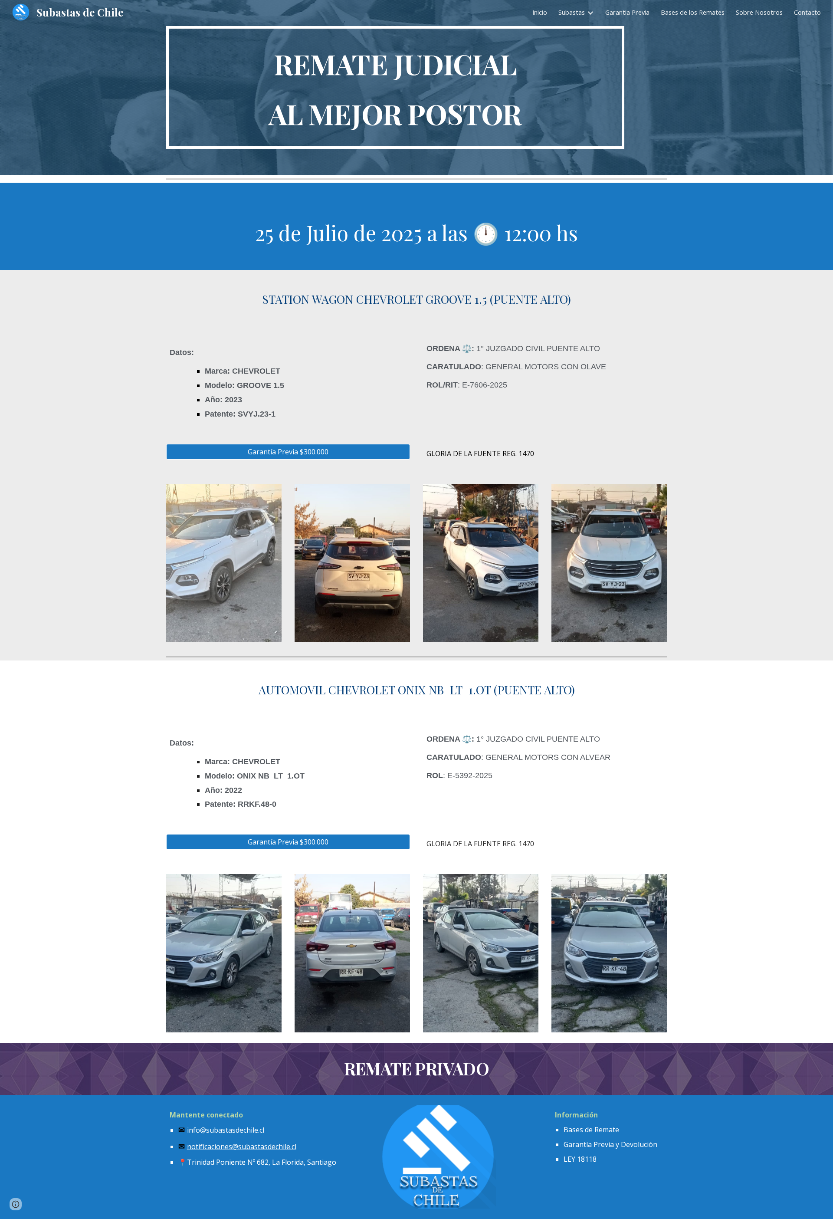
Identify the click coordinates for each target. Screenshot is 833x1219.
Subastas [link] (571, 12)
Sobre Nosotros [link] (759, 12)
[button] (16, 1204)
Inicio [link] (539, 12)
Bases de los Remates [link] (693, 12)
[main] (395, 87)
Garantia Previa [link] (627, 12)
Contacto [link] (807, 12)
